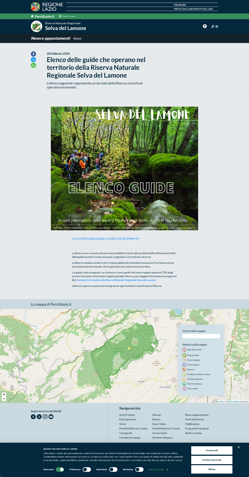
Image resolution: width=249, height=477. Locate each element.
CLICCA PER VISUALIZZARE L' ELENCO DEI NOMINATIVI (105, 238)
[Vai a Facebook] (33, 416)
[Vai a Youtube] (51, 416)
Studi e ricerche (193, 433)
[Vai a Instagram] (45, 416)
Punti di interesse (194, 419)
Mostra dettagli (156, 469)
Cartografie (125, 433)
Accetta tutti (212, 450)
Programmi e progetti (197, 428)
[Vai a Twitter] (39, 416)
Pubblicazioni (192, 423)
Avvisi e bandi (159, 433)
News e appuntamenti (51, 38)
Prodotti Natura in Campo (133, 428)
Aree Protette (127, 414)
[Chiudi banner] (239, 447)
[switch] (87, 469)
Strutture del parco (162, 437)
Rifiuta (212, 469)
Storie (122, 423)
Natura (156, 419)
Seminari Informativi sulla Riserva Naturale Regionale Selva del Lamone (116, 279)
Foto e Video (159, 423)
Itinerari (156, 414)
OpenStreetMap (232, 401)
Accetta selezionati (211, 460)
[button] (129, 348)
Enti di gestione (127, 419)
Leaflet (220, 401)
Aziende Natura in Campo (166, 428)
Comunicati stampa (129, 437)
